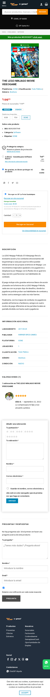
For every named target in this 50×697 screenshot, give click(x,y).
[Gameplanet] (19, 4)
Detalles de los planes (13, 151)
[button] (46, 4)
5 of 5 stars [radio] (12, 437)
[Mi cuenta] (41, 4)
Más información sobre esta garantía (16, 161)
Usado (18, 110)
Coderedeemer (31, 636)
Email (5, 576)
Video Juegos (12, 32)
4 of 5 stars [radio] (28, 431)
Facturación (30, 633)
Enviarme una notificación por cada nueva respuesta (21, 592)
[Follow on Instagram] (12, 659)
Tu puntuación (12, 428)
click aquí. (37, 37)
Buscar (42, 12)
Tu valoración (12, 441)
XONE (15, 89)
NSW (6, 118)
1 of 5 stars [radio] (7, 431)
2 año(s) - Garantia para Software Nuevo (18, 158)
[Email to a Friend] (17, 183)
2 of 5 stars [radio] (11, 431)
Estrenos (10, 636)
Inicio (4, 32)
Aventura (13, 92)
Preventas (10, 630)
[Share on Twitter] (13, 183)
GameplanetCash (32, 639)
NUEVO (21, 364)
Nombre (10, 464)
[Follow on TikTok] (15, 659)
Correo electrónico (14, 476)
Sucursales (29, 630)
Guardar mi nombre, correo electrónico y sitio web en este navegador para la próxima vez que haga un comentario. (25, 492)
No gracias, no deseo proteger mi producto (19, 171)
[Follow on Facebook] (8, 659)
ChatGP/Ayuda (15, 671)
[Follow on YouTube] (27, 659)
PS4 (15, 118)
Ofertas (9, 633)
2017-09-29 (22, 329)
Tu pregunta (7, 540)
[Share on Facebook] (8, 183)
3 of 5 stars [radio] (19, 431)
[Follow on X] (19, 659)
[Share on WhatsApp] (4, 183)
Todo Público (37, 89)
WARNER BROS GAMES (27, 335)
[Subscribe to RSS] (23, 659)
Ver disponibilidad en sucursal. (34, 231)
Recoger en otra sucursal (14, 198)
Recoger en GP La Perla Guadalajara (21, 194)
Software (21, 32)
